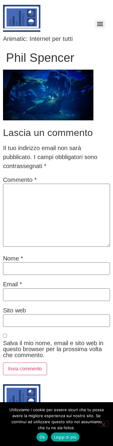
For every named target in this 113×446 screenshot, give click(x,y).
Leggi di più (65, 437)
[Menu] (100, 24)
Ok (42, 437)
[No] (103, 423)
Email (12, 284)
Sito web (14, 310)
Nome (13, 258)
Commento (20, 180)
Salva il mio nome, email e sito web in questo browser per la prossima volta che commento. (53, 349)
